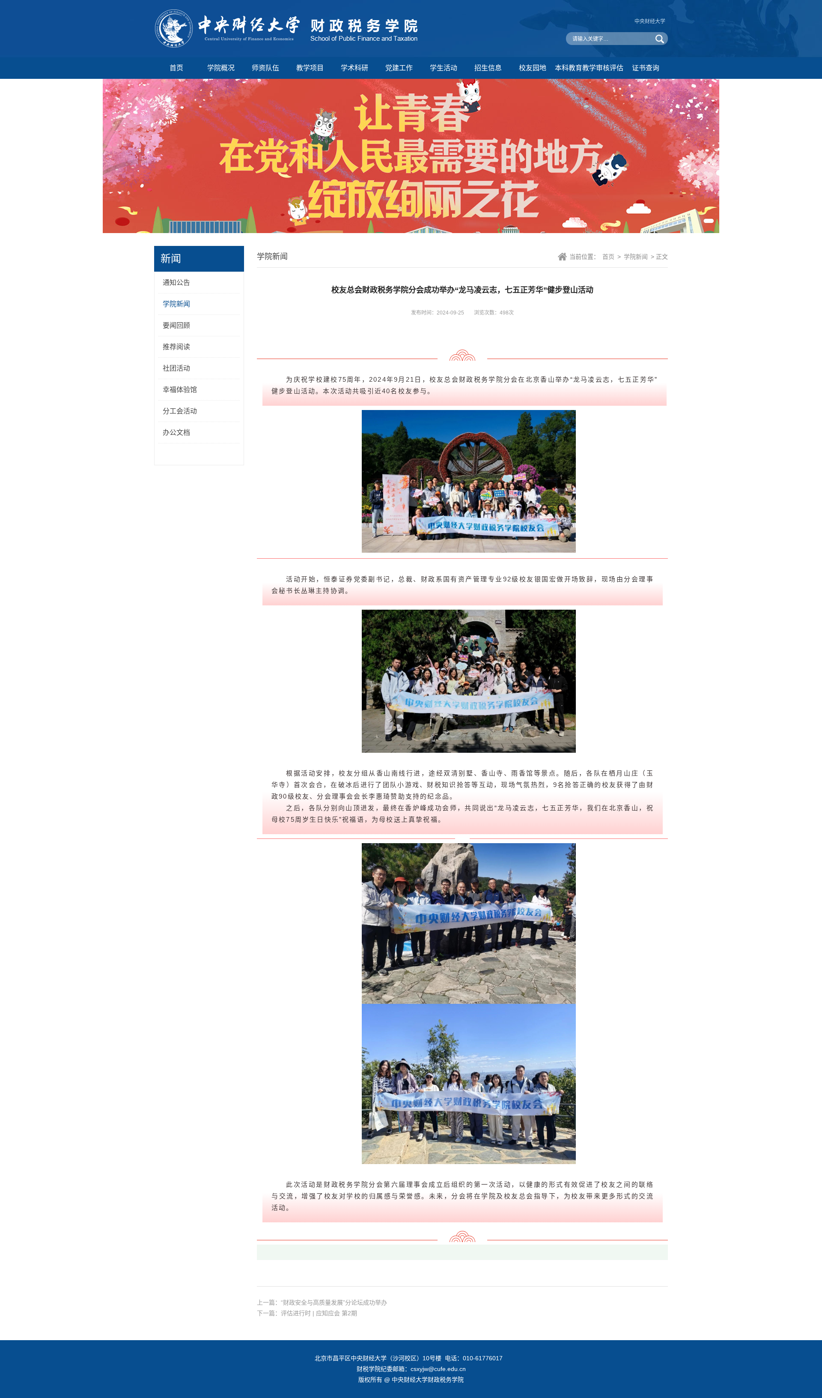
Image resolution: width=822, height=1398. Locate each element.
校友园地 (532, 68)
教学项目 (310, 68)
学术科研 (354, 68)
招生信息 (488, 68)
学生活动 (443, 68)
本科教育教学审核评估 (589, 68)
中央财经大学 (649, 21)
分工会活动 (180, 411)
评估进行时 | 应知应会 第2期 (319, 1313)
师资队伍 (265, 68)
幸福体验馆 (180, 389)
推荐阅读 (176, 346)
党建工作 (399, 68)
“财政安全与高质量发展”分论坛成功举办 (334, 1302)
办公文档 (176, 432)
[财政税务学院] (289, 45)
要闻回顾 (176, 325)
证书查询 (645, 68)
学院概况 (221, 68)
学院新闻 (176, 304)
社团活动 (176, 368)
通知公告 (176, 282)
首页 (176, 68)
